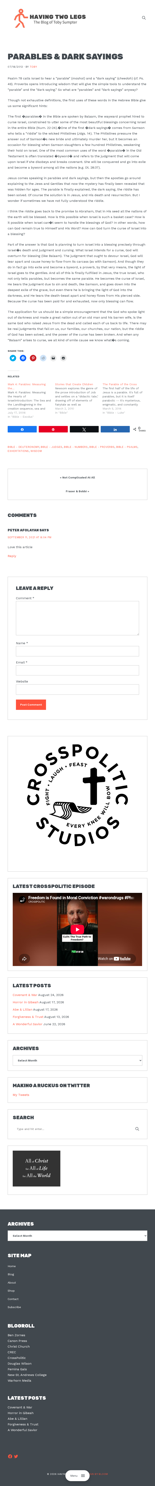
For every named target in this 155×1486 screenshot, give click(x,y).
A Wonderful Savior (27, 1024)
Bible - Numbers (76, 446)
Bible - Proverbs (101, 446)
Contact (13, 1299)
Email (21, 662)
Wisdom (36, 451)
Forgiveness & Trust (28, 1017)
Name (22, 643)
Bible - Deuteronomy (23, 446)
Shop (11, 1290)
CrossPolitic (17, 1358)
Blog (11, 1274)
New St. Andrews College (27, 1375)
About (12, 1282)
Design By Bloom (96, 1474)
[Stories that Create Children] (79, 398)
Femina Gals (17, 1369)
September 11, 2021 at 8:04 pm (29, 537)
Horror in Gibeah (26, 1002)
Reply (12, 556)
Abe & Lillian (22, 1009)
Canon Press (17, 1341)
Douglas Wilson (19, 1363)
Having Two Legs (48, 18)
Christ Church (19, 1346)
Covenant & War (25, 995)
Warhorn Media (19, 1380)
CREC (12, 1352)
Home (12, 1266)
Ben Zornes (16, 1335)
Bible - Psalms (127, 446)
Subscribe (14, 1307)
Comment (25, 598)
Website (22, 681)
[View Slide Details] (77, 795)
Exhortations (18, 451)
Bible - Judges (51, 446)
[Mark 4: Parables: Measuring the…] (31, 400)
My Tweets (21, 1095)
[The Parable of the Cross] (126, 398)
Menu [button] (74, 1475)
